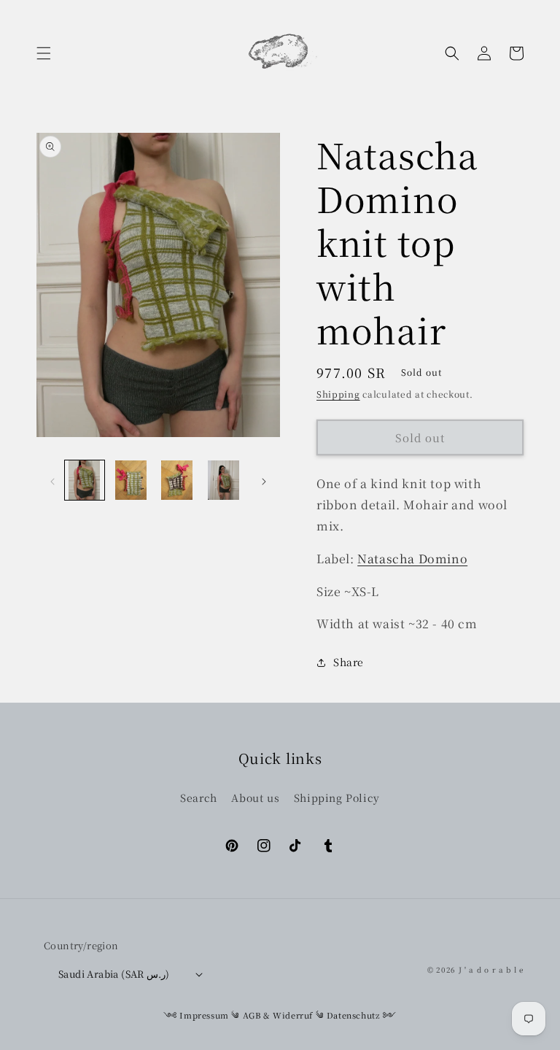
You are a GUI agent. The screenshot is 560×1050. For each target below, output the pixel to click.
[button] (44, 53)
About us (255, 797)
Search (198, 797)
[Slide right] (264, 480)
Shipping (338, 393)
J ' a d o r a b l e (491, 969)
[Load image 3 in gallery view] (177, 480)
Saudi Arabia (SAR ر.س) (114, 974)
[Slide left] (52, 480)
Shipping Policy (337, 797)
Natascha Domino (412, 558)
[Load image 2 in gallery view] (131, 480)
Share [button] (348, 662)
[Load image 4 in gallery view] (224, 480)
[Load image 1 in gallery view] (84, 480)
